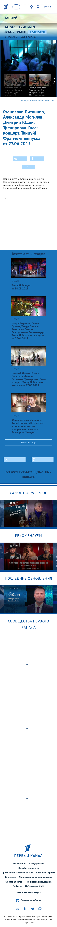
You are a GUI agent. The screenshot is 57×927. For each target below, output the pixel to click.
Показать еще (28, 442)
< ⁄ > (25, 167)
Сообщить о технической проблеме (37, 100)
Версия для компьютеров (29, 893)
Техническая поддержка (38, 881)
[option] (15, 87)
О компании (19, 863)
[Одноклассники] (37, 158)
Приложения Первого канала (17, 872)
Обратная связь (13, 881)
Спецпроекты (36, 863)
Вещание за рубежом (31, 900)
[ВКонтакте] (20, 158)
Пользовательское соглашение (35, 877)
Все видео (10, 877)
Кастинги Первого (45, 872)
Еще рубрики (28, 36)
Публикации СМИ (34, 886)
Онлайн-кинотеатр (28, 867)
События (17, 886)
